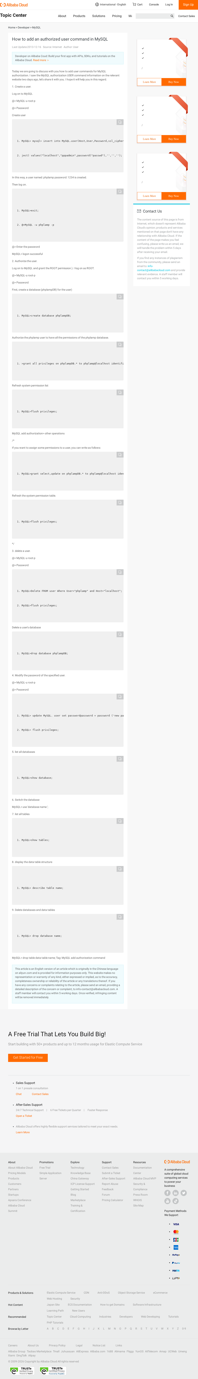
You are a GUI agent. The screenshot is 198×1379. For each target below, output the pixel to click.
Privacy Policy (57, 1345)
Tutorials (173, 1316)
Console (154, 4)
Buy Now (173, 82)
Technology (77, 1167)
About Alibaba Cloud (20, 1167)
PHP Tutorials (55, 1322)
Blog (73, 1194)
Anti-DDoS (103, 1292)
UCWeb (172, 1351)
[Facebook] (167, 1193)
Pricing (117, 16)
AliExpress (82, 1351)
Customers (14, 1183)
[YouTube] (167, 1201)
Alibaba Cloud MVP (144, 1178)
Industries (105, 1316)
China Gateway (80, 1178)
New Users (78, 1310)
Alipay (32, 1355)
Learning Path (55, 1310)
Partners (13, 1189)
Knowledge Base (80, 1173)
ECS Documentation (80, 1304)
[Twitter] (184, 1193)
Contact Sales (186, 16)
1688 (110, 1351)
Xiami (11, 1355)
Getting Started (80, 1189)
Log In (169, 4)
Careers (12, 1345)
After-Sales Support (113, 1178)
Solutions (98, 16)
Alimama (119, 1351)
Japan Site (53, 1304)
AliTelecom (151, 1351)
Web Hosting (54, 1298)
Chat (19, 1094)
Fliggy (130, 1351)
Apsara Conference (19, 1200)
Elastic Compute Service (61, 1292)
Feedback (108, 1189)
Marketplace (78, 1200)
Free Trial (44, 1167)
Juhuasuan (68, 1351)
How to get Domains (112, 1304)
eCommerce (160, 1292)
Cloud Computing (80, 1316)
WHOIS (137, 1200)
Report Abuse (110, 1183)
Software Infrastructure (147, 1304)
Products (79, 16)
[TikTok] (175, 1201)
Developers (126, 1316)
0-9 (184, 1328)
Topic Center (54, 1316)
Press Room (140, 1194)
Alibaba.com (97, 1351)
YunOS (139, 1351)
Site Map (138, 1205)
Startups (13, 1194)
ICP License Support (83, 1183)
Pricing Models (17, 1173)
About (62, 16)
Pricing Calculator (112, 1200)
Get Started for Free (28, 1057)
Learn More (149, 82)
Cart (140, 4)
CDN (86, 1292)
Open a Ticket (24, 1115)
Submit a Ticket (111, 1173)
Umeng (182, 1351)
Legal (79, 1345)
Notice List (99, 1345)
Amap (162, 1351)
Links (119, 1345)
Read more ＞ (41, 60)
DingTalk (21, 1355)
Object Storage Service (131, 1292)
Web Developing (150, 1316)
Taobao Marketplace (39, 1351)
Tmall (56, 1351)
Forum (106, 1194)
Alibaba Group (16, 1351)
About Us (33, 1345)
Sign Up (188, 4)
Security (75, 1298)
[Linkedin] (175, 1193)
